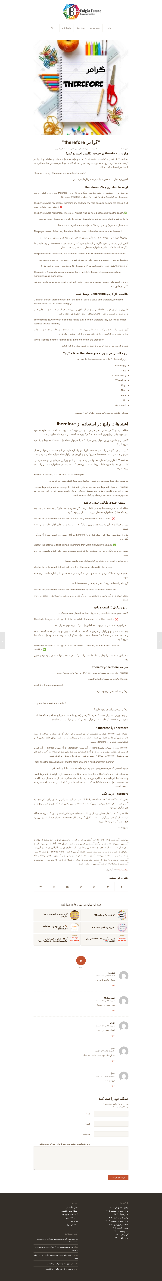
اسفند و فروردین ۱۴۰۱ (118, 1224)
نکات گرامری (80, 148)
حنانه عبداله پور (61, 148)
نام (88, 1113)
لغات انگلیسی (72, 1217)
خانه (110, 27)
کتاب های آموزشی (70, 1214)
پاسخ (113, 985)
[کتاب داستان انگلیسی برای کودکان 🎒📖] (159, 640)
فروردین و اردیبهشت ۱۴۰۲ (116, 1220)
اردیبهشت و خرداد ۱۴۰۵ (118, 1207)
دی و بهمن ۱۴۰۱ (121, 1231)
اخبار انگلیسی (72, 1207)
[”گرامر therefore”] (81, 87)
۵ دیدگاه (93, 148)
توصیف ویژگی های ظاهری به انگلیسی (59, 1269)
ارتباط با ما (66, 27)
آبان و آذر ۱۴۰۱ (121, 1237)
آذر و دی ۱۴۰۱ (122, 1234)
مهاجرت (74, 1220)
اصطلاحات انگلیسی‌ (69, 1210)
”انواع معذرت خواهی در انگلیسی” (58, 1263)
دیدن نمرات (95, 27)
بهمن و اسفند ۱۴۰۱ (120, 1227)
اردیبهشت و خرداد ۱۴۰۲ (118, 1217)
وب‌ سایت (86, 1134)
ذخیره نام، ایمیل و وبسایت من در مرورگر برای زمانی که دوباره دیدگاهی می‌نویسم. (64, 1145)
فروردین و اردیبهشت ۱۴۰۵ (116, 1210)
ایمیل (87, 1123)
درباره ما (81, 27)
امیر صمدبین (73, 1239)
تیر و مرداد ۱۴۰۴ (121, 1214)
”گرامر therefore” (81, 142)
